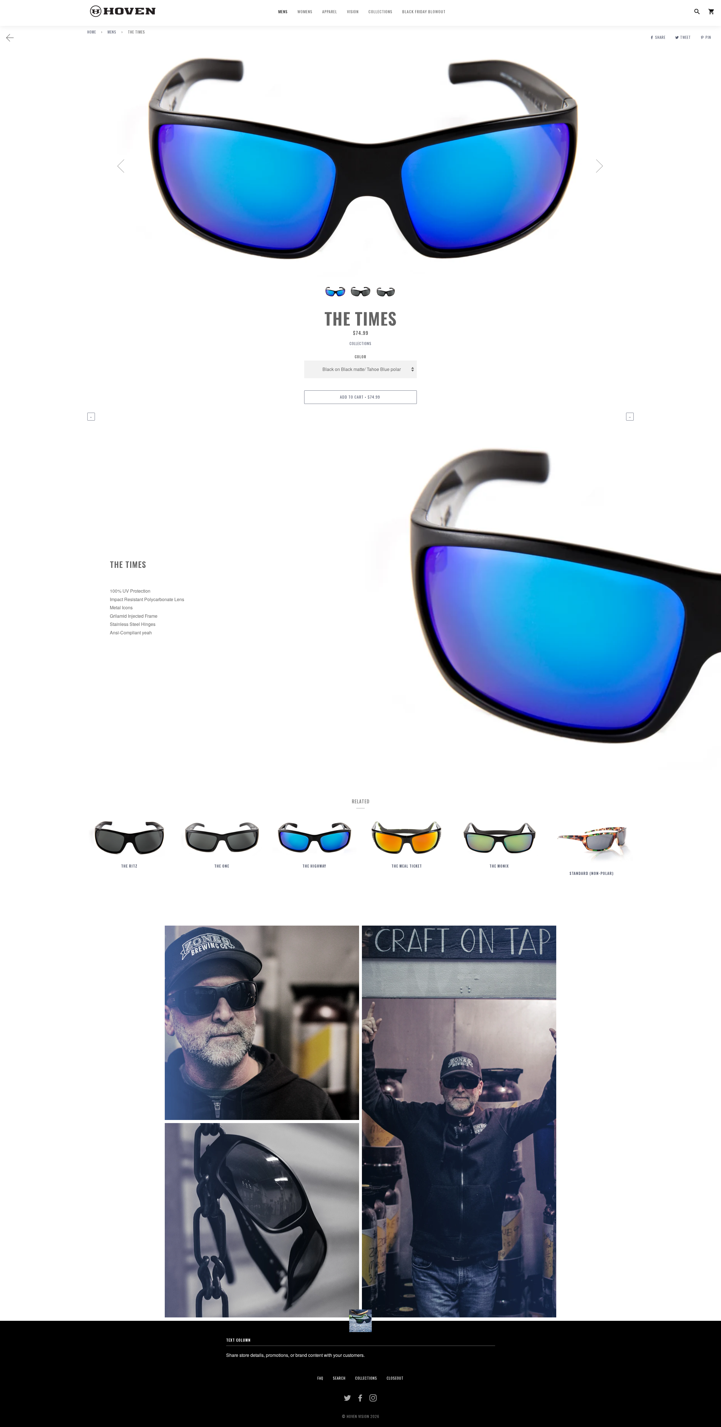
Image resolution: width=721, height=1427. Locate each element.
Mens (283, 11)
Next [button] (596, 166)
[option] (360, 166)
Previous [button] (124, 166)
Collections (380, 11)
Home (91, 32)
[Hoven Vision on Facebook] (360, 1399)
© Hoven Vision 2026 (360, 1416)
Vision (353, 11)
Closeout (395, 1378)
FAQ (320, 1378)
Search (339, 1378)
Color (360, 356)
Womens (304, 11)
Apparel (329, 11)
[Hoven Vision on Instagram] (373, 1399)
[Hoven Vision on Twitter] (347, 1399)
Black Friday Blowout (424, 11)
